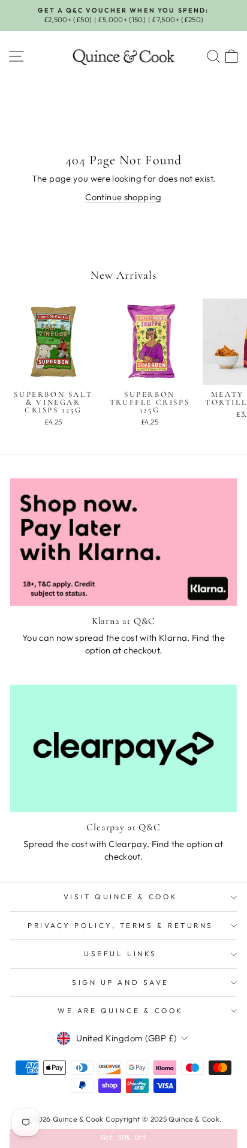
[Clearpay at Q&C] (123, 748)
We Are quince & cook (120, 1010)
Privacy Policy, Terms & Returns (120, 925)
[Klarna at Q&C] (123, 542)
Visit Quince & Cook (120, 896)
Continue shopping (123, 197)
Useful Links (120, 953)
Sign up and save (120, 982)
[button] (123, 1138)
